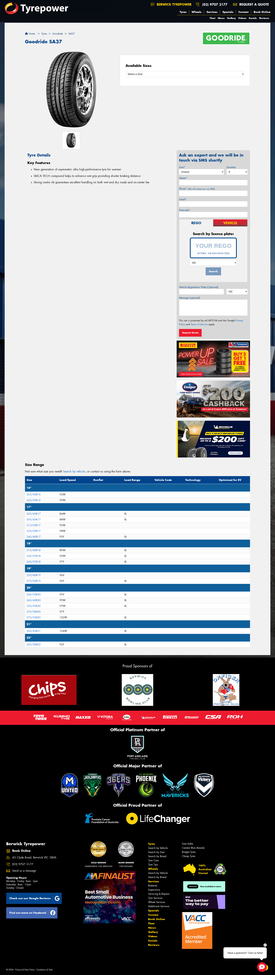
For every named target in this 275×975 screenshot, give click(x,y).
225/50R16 (34, 494)
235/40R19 (34, 575)
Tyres (183, 12)
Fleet (212, 18)
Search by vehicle (74, 471)
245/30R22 (34, 644)
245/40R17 (34, 536)
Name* (183, 178)
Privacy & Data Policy (25, 969)
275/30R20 (34, 611)
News (221, 18)
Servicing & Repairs (158, 894)
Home (31, 33)
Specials (227, 12)
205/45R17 (34, 519)
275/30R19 (34, 581)
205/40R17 (34, 513)
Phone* (197, 188)
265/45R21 (34, 631)
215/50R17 (34, 525)
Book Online (262, 12)
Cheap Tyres (188, 856)
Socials (253, 18)
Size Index (187, 843)
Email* (183, 199)
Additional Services (158, 906)
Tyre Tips (153, 864)
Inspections (154, 889)
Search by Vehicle (158, 848)
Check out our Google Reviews (30, 898)
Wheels (196, 12)
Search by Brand (157, 856)
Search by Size (156, 852)
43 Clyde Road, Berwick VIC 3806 (34, 857)
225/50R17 (34, 531)
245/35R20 (34, 594)
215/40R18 (34, 550)
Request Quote (190, 332)
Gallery (231, 18)
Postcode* (184, 210)
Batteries (152, 885)
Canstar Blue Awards (193, 848)
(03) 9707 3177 (214, 4)
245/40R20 (34, 600)
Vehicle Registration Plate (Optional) (198, 287)
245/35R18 (34, 556)
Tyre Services (155, 898)
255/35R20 (34, 606)
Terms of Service (199, 324)
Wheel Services (156, 902)
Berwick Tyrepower (173, 4)
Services (212, 12)
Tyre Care (153, 860)
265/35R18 (34, 561)
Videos (242, 18)
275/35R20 (34, 617)
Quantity (231, 167)
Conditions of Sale (44, 969)
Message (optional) (189, 298)
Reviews (264, 18)
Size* (182, 167)
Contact (243, 12)
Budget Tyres (189, 852)
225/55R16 (34, 500)
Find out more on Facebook (27, 912)
